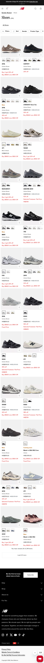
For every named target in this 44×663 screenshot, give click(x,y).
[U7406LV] (34, 228)
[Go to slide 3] (22, 4)
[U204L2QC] (13, 312)
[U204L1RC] (4, 443)
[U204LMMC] (13, 101)
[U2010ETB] (17, 487)
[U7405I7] (39, 228)
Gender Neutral (7, 13)
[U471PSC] (30, 355)
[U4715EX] (8, 144)
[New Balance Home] (22, 8)
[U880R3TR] (8, 228)
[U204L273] (8, 60)
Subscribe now (33, 1)
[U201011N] (30, 271)
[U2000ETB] (30, 185)
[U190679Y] (30, 101)
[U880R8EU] (4, 228)
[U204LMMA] (8, 101)
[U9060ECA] (25, 401)
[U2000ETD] (34, 185)
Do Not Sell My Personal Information (13, 655)
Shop (3, 589)
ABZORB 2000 (28, 189)
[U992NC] (25, 443)
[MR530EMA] (8, 271)
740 (24, 232)
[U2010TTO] (8, 487)
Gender (24, 31)
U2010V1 (26, 64)
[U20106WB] (39, 60)
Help (3, 583)
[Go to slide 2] (20, 4)
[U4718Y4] (34, 487)
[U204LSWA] (17, 101)
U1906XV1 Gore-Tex (30, 105)
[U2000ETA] (25, 185)
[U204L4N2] (4, 312)
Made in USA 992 (29, 537)
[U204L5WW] (13, 60)
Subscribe (30, 575)
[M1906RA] (25, 144)
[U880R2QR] (13, 228)
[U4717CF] (17, 144)
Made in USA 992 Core (31, 450)
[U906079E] (25, 312)
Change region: (6, 643)
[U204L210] (8, 312)
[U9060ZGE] (30, 401)
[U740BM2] (25, 228)
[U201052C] (34, 60)
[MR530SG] (4, 271)
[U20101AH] (30, 60)
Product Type (34, 31)
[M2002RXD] (8, 185)
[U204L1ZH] (17, 60)
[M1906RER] (30, 144)
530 (3, 275)
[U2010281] (39, 271)
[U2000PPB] (39, 185)
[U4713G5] (25, 487)
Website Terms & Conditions (11, 652)
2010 (25, 275)
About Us (5, 595)
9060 (25, 316)
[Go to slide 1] (19, 4)
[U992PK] (25, 530)
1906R (25, 148)
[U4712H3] (4, 144)
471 (3, 148)
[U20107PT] (34, 271)
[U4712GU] (30, 487)
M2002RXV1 (6, 189)
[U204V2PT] (4, 530)
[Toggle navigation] (2, 8)
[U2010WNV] (13, 487)
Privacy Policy (6, 649)
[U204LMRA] (4, 101)
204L (3, 64)
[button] (7, 8)
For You (4, 601)
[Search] (35, 8)
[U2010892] (25, 271)
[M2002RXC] (4, 185)
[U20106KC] (25, 60)
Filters (6, 31)
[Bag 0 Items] (40, 8)
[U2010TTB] (4, 487)
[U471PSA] (25, 355)
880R (3, 235)
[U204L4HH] (4, 60)
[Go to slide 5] (24, 4)
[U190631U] (25, 101)
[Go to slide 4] (23, 4)
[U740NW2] (30, 228)
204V (3, 534)
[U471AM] (34, 355)
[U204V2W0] (8, 530)
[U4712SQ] (13, 144)
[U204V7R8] (13, 530)
